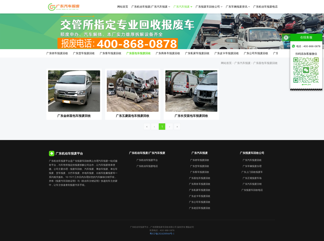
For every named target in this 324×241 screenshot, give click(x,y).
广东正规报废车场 (252, 178)
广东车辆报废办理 (252, 166)
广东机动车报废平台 (147, 160)
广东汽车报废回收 (252, 160)
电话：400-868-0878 (308, 46)
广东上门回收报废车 (252, 171)
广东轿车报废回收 (57, 53)
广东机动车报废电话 (265, 6)
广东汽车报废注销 (252, 183)
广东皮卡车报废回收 (226, 53)
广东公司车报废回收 (256, 53)
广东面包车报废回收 (138, 53)
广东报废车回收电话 (252, 189)
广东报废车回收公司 (208, 6)
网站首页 (122, 6)
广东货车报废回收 (84, 53)
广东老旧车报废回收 (199, 207)
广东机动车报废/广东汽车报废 (149, 6)
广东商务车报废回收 (168, 53)
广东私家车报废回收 (197, 53)
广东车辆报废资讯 (236, 6)
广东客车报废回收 (110, 53)
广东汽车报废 (181, 6)
